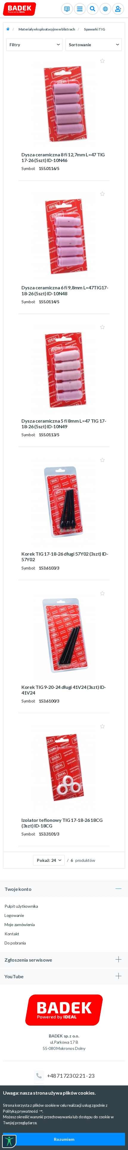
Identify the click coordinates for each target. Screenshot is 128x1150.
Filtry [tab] (15, 44)
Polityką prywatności (20, 1111)
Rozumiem (64, 1139)
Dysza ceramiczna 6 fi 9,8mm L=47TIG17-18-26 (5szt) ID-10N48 (64, 290)
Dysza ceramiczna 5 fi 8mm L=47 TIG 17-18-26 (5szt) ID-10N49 (63, 423)
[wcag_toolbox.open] (9, 1141)
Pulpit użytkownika (21, 906)
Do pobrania (15, 942)
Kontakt (11, 933)
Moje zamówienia (19, 924)
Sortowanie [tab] (80, 44)
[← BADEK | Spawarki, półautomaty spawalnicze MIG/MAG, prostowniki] (19, 8)
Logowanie (14, 915)
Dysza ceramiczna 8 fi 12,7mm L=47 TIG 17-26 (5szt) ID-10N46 (63, 157)
